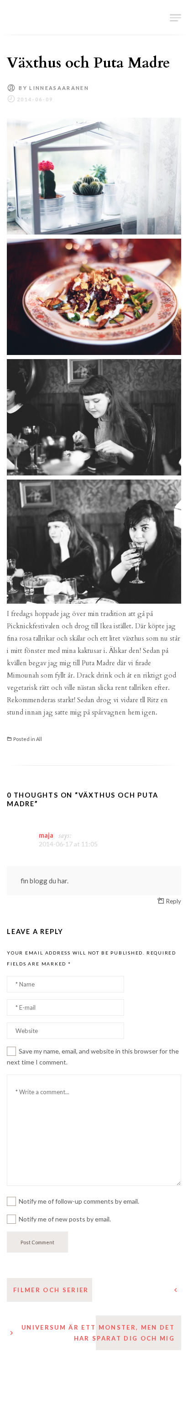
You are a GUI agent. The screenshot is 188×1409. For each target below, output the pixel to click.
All (39, 739)
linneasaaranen (59, 88)
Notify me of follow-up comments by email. (79, 1201)
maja (46, 835)
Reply (173, 901)
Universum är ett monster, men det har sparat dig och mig (98, 1333)
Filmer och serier (51, 1290)
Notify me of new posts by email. (65, 1219)
